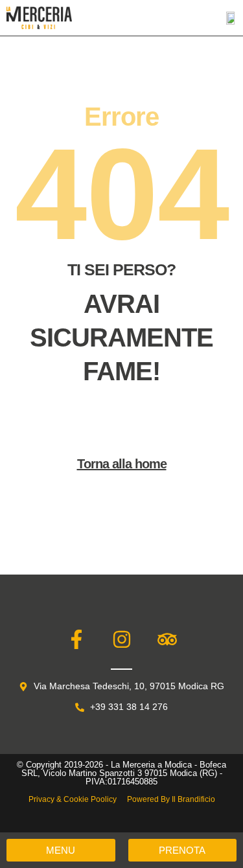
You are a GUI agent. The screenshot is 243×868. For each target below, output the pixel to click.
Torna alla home (122, 464)
